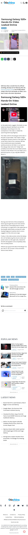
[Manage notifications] (24, 531)
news (8, 276)
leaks (12, 276)
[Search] (21, 3)
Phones (3, 276)
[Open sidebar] (1, 3)
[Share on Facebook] (5, 59)
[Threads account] (27, 505)
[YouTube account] (18, 505)
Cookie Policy (8, 517)
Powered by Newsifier (14, 532)
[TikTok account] (14, 505)
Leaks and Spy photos (21, 276)
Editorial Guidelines (19, 517)
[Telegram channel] (14, 510)
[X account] (1, 505)
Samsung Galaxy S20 (7, 89)
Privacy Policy (21, 514)
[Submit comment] (25, 310)
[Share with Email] (11, 59)
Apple (14, 349)
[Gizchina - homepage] (9, 2)
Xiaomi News (15, 377)
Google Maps (15, 388)
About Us (5, 514)
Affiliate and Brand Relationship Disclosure (15, 519)
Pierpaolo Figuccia (6, 31)
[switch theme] (24, 3)
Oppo (14, 359)
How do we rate (14, 522)
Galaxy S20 (4, 279)
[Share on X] (8, 59)
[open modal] (26, 3)
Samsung (4, 28)
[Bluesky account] (23, 505)
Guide (14, 368)
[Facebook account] (5, 505)
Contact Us (13, 514)
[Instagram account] (10, 505)
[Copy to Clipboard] (14, 59)
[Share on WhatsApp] (2, 59)
